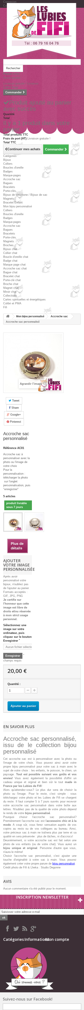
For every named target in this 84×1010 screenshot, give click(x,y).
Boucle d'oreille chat (15, 256)
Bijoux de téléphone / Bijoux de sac (25, 194)
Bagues (8, 183)
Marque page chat (14, 264)
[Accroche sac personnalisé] (12, 522)
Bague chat (10, 272)
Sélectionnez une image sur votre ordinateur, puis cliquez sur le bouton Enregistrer (17, 633)
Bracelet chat (11, 276)
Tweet (15, 400)
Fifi (5, 307)
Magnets (8, 198)
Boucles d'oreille (13, 167)
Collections (10, 295)
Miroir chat (9, 291)
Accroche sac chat (15, 268)
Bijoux (7, 159)
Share (15, 407)
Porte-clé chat (12, 280)
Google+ (15, 414)
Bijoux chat (10, 249)
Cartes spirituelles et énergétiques (24, 299)
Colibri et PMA (12, 303)
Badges (8, 171)
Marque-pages (12, 175)
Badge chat (10, 260)
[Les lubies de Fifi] (42, 31)
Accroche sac (11, 179)
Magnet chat (11, 287)
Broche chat (10, 284)
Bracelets (9, 187)
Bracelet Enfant (13, 202)
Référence (9, 448)
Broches (8, 245)
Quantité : (14, 684)
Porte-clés (9, 190)
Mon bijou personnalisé (17, 206)
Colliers (7, 163)
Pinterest (15, 421)
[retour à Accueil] (8, 316)
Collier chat (10, 253)
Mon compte (57, 939)
